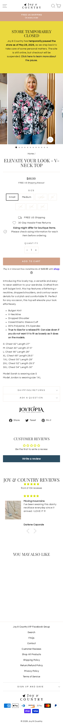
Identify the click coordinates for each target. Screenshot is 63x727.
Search (31, 632)
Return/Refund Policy (31, 665)
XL (52, 197)
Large (41, 197)
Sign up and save (31, 687)
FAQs (31, 638)
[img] (31, 484)
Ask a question (31, 398)
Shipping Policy (31, 660)
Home (31, 154)
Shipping (32, 183)
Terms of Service (31, 677)
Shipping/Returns (31, 390)
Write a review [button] (31, 458)
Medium (26, 197)
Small (12, 197)
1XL (20, 206)
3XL (42, 206)
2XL (31, 206)
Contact (31, 643)
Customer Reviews (31, 649)
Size (31, 190)
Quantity (31, 243)
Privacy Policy (31, 671)
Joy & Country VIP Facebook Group (31, 627)
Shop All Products (31, 654)
